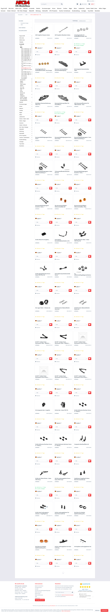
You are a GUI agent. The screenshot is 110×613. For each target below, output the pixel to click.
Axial (21, 90)
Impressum (37, 598)
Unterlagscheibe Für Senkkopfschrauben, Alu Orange (43, 69)
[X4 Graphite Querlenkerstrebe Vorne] (63, 268)
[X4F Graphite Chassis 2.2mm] (43, 29)
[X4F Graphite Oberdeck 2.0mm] (63, 29)
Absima (21, 94)
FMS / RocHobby (23, 98)
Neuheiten (21, 145)
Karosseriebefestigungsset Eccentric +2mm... (42, 206)
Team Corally (23, 84)
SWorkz (21, 85)
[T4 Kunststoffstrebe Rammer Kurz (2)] (63, 166)
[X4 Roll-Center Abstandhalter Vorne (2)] (63, 302)
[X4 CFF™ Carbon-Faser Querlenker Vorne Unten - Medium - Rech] (43, 370)
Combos (21, 110)
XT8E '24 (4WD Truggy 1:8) (26, 73)
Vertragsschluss (38, 587)
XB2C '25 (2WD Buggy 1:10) (26, 50)
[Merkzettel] (77, 4)
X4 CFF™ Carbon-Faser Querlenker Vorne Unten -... (81, 342)
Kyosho (21, 82)
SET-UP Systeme (22, 135)
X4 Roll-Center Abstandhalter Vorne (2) (62, 308)
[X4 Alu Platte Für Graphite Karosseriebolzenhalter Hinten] (43, 234)
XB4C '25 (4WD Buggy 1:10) (26, 52)
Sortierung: (75, 20)
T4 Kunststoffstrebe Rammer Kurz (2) (62, 172)
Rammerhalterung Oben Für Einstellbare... (62, 104)
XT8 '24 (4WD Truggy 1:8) (25, 71)
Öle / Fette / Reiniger (23, 127)
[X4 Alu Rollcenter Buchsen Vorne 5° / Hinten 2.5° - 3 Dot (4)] (63, 439)
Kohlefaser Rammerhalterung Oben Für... (43, 104)
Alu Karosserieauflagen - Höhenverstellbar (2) (61, 206)
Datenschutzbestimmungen (67, 595)
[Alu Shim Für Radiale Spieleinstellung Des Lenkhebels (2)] (82, 507)
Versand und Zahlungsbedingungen (42, 590)
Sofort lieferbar (22, 27)
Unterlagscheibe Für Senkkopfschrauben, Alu (80, 35)
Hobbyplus (22, 95)
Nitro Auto (21, 38)
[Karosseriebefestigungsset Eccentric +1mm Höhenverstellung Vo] (82, 166)
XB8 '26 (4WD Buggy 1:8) (25, 56)
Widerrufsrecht (38, 592)
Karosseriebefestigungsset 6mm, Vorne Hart (63, 138)
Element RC (22, 93)
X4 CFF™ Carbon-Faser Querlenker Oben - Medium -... (43, 342)
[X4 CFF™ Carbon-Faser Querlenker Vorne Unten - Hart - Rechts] (82, 336)
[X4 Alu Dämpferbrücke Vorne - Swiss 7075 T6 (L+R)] (43, 268)
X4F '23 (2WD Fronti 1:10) (26, 68)
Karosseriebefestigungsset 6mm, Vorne (43, 138)
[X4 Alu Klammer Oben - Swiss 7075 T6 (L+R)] (82, 234)
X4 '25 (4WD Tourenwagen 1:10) (26, 66)
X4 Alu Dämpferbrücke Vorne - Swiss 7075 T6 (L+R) (43, 274)
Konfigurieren (104, 610)
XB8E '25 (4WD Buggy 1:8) (26, 55)
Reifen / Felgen (22, 120)
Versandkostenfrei (23, 30)
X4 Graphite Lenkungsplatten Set (82, 546)
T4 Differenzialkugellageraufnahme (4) (82, 274)
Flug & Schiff (22, 35)
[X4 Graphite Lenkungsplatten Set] (82, 541)
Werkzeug (21, 131)
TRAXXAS (21, 42)
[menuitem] (52, 4)
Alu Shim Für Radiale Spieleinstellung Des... (79, 513)
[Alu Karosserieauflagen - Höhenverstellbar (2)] (63, 200)
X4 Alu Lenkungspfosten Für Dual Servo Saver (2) (62, 513)
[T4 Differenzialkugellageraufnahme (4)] (82, 268)
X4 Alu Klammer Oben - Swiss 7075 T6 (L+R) (81, 240)
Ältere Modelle (24, 78)
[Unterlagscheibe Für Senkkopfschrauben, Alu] (82, 29)
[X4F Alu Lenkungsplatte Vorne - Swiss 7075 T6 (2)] (63, 473)
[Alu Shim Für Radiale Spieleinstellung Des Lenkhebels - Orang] (43, 541)
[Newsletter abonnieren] (72, 592)
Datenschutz (37, 593)
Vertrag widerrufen (40, 600)
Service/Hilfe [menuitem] (91, 1)
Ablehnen (97, 610)
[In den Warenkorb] (50, 51)
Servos (20, 106)
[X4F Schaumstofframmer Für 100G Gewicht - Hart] (82, 98)
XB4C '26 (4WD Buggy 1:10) (26, 51)
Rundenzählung (22, 139)
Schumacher (22, 79)
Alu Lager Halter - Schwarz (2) (42, 308)
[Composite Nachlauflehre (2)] (82, 439)
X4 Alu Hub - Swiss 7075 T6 (61, 410)
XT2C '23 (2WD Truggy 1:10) (26, 59)
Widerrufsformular (39, 595)
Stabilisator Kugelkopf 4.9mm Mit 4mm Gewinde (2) (81, 479)
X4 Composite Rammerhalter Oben (81, 69)
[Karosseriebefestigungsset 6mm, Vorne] (43, 132)
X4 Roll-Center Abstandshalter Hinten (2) (82, 308)
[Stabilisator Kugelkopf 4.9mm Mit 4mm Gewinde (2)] (82, 473)
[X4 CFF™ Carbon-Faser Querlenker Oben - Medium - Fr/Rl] (43, 336)
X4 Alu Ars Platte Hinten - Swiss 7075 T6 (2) (43, 479)
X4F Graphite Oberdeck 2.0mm (62, 35)
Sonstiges (21, 141)
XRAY (22, 24)
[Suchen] (61, 4)
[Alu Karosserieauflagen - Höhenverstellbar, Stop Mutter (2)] (82, 200)
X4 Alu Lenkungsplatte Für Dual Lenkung (63, 547)
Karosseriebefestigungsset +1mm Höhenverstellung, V (82, 138)
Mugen (21, 81)
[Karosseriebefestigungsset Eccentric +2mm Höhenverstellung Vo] (43, 200)
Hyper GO (22, 88)
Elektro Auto (22, 40)
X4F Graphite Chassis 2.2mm (42, 35)
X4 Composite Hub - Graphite (42, 410)
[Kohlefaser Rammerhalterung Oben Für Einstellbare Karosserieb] (43, 98)
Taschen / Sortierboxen (24, 137)
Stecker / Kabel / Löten (24, 118)
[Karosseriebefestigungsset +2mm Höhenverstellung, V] (43, 166)
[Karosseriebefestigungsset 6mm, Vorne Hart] (63, 132)
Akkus (20, 114)
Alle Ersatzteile (24, 75)
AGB (36, 596)
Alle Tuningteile (24, 77)
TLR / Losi (22, 87)
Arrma (21, 91)
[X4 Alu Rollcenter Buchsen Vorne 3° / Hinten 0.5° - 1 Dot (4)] (82, 405)
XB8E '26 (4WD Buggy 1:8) (26, 54)
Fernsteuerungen (23, 104)
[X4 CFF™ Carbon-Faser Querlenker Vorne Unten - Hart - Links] (63, 370)
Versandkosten (52, 605)
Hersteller (21, 20)
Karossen (21, 123)
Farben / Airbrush (23, 125)
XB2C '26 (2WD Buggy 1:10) (26, 48)
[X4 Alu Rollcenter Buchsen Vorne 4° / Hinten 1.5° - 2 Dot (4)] (43, 439)
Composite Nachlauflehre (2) (81, 444)
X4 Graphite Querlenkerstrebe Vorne (62, 274)
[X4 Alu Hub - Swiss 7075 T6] (63, 405)
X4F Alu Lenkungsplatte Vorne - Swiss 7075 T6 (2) (63, 479)
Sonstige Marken (23, 100)
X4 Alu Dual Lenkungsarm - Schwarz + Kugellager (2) (42, 513)
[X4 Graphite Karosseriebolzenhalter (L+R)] (63, 234)
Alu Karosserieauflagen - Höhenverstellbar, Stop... (80, 206)
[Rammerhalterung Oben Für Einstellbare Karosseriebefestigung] (63, 98)
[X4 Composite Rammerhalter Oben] (82, 63)
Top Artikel (21, 143)
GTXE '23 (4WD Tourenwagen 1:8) (26, 70)
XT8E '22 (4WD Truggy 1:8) (26, 74)
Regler (20, 112)
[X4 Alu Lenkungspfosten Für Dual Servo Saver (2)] (63, 507)
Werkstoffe (21, 133)
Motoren (21, 108)
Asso (21, 46)
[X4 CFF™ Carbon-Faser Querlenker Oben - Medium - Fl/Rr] (63, 336)
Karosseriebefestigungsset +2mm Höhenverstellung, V (43, 172)
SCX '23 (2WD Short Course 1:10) (26, 61)
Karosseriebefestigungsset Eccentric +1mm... (81, 172)
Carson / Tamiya (23, 97)
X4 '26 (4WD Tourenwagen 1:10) (26, 64)
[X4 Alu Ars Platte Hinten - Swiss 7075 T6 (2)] (43, 473)
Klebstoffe (21, 129)
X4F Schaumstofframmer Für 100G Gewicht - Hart (81, 104)
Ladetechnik (22, 116)
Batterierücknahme (39, 586)
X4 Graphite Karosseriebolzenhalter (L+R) (62, 240)
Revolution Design (24, 23)
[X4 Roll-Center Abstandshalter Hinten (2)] (82, 302)
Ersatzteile (21, 44)
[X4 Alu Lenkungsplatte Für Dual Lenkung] (63, 541)
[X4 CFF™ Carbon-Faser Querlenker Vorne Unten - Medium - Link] (82, 370)
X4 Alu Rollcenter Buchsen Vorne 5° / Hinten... (63, 445)
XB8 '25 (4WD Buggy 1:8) (25, 58)
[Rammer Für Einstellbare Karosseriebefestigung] (63, 63)
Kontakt (36, 589)
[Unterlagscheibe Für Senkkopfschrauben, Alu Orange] (43, 63)
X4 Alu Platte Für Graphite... (42, 239)
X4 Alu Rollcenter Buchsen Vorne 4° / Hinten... (43, 445)
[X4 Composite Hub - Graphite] (43, 405)
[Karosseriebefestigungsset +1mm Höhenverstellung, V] (82, 132)
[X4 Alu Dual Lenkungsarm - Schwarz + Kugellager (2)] (43, 507)
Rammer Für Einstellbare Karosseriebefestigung (61, 69)
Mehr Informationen (66, 611)
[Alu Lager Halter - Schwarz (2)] (43, 302)
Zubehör (21, 102)
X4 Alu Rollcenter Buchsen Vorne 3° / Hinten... (82, 411)
